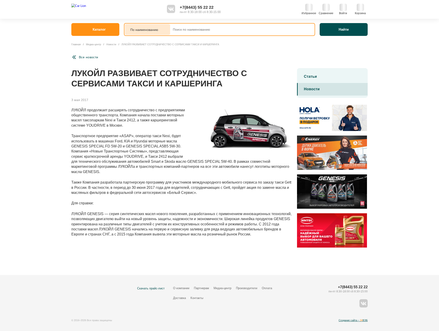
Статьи (310, 76)
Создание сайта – (353, 320)
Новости (312, 89)
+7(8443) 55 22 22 (197, 7)
